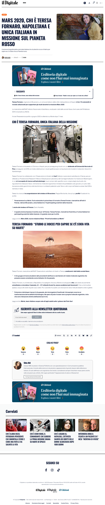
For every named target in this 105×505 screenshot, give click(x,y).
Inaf (55, 176)
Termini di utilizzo (34, 325)
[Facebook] (46, 470)
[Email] (87, 335)
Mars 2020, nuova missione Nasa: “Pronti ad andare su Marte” (42, 219)
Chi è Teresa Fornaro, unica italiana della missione (27, 95)
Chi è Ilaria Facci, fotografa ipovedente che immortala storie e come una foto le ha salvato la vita (15, 439)
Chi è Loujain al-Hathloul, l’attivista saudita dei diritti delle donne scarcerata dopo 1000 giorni (64, 439)
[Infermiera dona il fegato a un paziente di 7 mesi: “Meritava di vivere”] (88, 425)
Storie (4, 14)
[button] (84, 3)
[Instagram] (52, 470)
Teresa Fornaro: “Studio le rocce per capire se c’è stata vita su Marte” (71, 95)
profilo (78, 193)
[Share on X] (64, 335)
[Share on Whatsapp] (68, 335)
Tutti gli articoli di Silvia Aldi (33, 377)
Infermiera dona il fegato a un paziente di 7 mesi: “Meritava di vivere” (88, 436)
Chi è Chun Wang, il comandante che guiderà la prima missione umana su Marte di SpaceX (40, 437)
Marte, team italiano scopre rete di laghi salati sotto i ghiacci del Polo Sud (46, 301)
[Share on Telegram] (75, 335)
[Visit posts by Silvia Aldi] (3, 57)
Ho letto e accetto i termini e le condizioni (29, 321)
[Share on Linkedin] (71, 335)
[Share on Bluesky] (83, 335)
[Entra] (89, 3)
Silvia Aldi (7, 57)
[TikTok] (58, 470)
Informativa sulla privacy (68, 325)
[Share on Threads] (79, 335)
